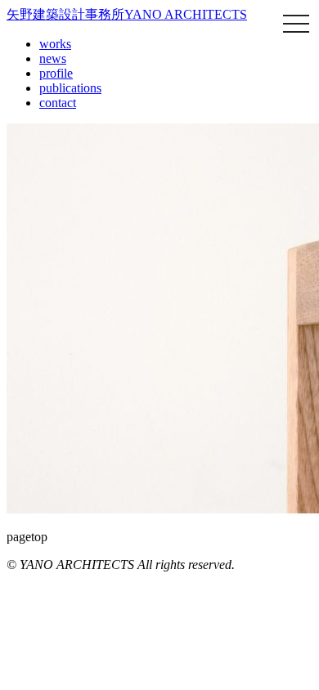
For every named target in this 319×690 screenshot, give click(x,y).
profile (56, 73)
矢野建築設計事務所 (127, 14)
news (52, 58)
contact (57, 103)
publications (70, 88)
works (55, 44)
